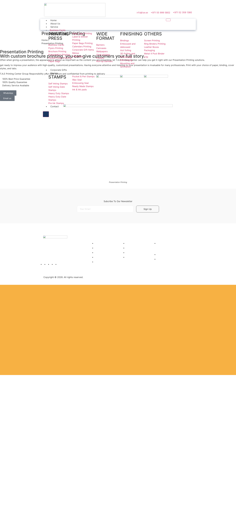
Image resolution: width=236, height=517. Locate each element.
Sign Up (148, 209)
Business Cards (57, 30)
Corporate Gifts (58, 70)
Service (54, 26)
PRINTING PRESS (58, 36)
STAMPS (57, 77)
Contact (54, 106)
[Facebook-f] (189, 24)
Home (53, 20)
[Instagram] (174, 24)
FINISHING (131, 34)
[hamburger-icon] (168, 20)
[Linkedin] (179, 24)
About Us (55, 23)
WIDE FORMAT (105, 36)
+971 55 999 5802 (160, 12)
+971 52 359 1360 (182, 12)
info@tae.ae (142, 12)
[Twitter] (184, 24)
